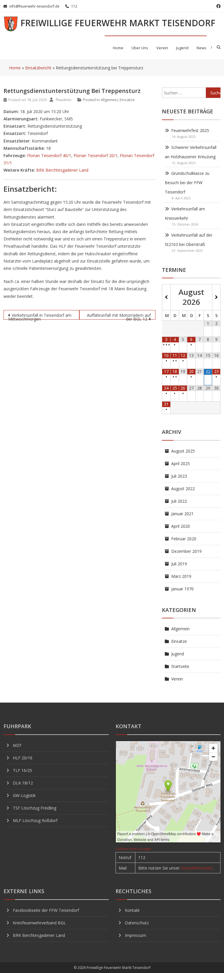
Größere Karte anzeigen (134, 849)
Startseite (180, 666)
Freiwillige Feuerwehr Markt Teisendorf (117, 23)
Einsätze (127, 99)
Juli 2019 (179, 563)
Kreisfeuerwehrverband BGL (39, 923)
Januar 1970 (182, 589)
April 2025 (180, 463)
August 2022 (183, 488)
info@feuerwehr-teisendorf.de (34, 6)
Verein (162, 47)
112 (74, 6)
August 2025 (183, 451)
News (201, 47)
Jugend (182, 47)
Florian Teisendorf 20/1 (96, 155)
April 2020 (180, 526)
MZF (17, 745)
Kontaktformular (196, 868)
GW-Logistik (24, 795)
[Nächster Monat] (216, 297)
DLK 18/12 (23, 783)
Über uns (140, 47)
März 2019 (181, 576)
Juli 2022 (179, 501)
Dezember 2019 (186, 551)
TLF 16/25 (22, 770)
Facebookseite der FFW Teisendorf (46, 910)
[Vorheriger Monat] (166, 297)
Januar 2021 (182, 513)
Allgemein (109, 99)
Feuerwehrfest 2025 (190, 130)
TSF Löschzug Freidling (34, 808)
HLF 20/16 (22, 758)
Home (118, 47)
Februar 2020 (183, 538)
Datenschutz (137, 923)
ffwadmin (63, 99)
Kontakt (132, 910)
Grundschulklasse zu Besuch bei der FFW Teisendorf (187, 182)
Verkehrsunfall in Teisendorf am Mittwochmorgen (39, 316)
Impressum (135, 935)
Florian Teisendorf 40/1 (49, 155)
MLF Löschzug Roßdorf (35, 820)
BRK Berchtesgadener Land (62, 170)
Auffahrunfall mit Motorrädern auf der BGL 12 (119, 316)
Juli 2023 (179, 476)
